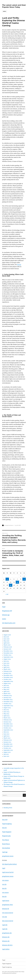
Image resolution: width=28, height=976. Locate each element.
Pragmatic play (6, 836)
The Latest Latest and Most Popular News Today (14, 6)
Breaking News (8, 807)
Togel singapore (6, 831)
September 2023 (8, 705)
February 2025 (8, 671)
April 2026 (7, 643)
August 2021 (7, 752)
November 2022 (8, 726)
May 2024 (6, 689)
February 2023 (8, 720)
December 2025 (8, 651)
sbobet (4, 619)
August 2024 (7, 683)
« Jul (7, 594)
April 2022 (6, 736)
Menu (4, 11)
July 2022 (6, 732)
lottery (19, 264)
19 (10, 585)
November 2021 (8, 746)
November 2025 (8, 653)
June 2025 (6, 663)
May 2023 (6, 713)
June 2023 (6, 711)
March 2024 (7, 693)
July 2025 (6, 661)
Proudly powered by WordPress (9, 973)
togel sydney (5, 949)
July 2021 (6, 754)
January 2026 (7, 649)
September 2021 (8, 750)
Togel (3, 606)
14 (17, 582)
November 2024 (8, 677)
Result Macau (6, 844)
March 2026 (7, 645)
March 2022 (7, 738)
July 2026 (6, 637)
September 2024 (8, 681)
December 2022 (8, 724)
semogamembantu (8, 525)
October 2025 (7, 655)
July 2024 (6, 685)
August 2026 (7, 635)
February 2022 (8, 740)
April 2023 (6, 715)
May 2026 (6, 641)
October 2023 (7, 703)
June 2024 (6, 687)
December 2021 (8, 744)
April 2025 (6, 667)
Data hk (4, 827)
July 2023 (6, 709)
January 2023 (7, 722)
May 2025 (6, 665)
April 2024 (6, 691)
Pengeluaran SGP (7, 610)
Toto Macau (5, 840)
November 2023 (8, 701)
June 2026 (6, 639)
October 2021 (7, 748)
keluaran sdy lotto (7, 945)
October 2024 (7, 679)
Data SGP (4, 819)
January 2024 (7, 697)
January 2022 (7, 742)
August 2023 (7, 707)
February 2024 (8, 695)
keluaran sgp (5, 615)
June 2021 (6, 756)
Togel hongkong (7, 823)
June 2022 (6, 734)
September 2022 (8, 730)
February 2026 (8, 647)
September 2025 (8, 657)
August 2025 (7, 659)
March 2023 (7, 718)
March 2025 (7, 669)
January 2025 (7, 673)
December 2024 (8, 675)
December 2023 (8, 699)
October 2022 (7, 728)
